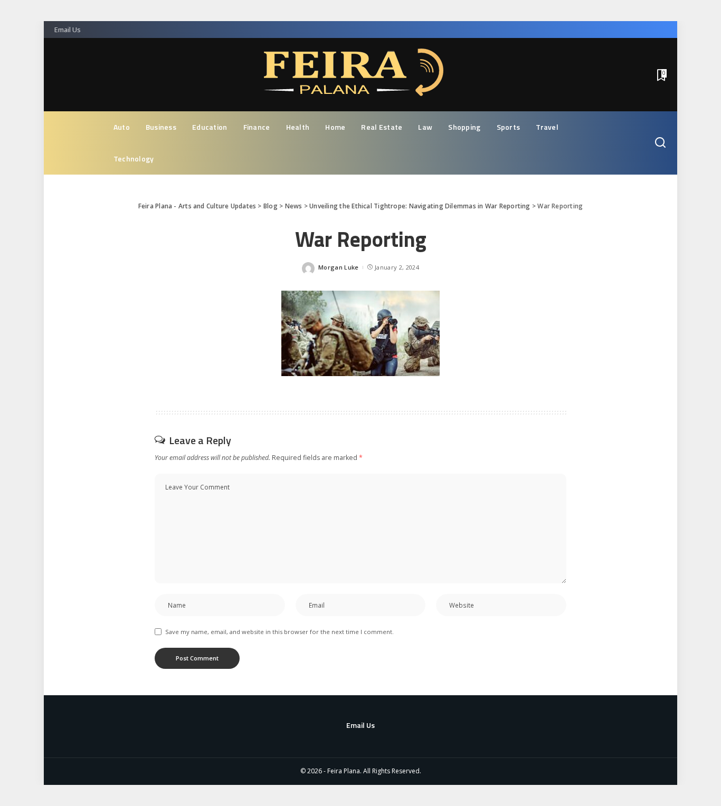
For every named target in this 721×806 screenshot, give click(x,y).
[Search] (660, 143)
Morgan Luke (338, 267)
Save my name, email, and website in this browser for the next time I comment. (279, 632)
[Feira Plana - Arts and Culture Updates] (360, 75)
